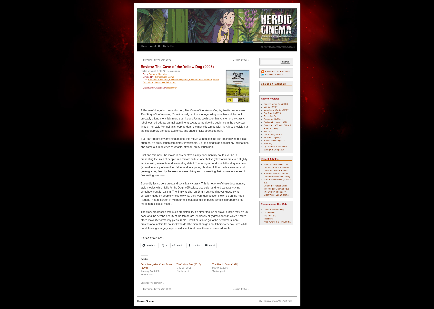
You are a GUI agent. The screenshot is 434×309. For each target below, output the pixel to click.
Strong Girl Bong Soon (274, 150)
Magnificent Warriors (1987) (276, 110)
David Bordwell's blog (274, 209)
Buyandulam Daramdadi (200, 80)
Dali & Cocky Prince (273, 134)
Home (144, 46)
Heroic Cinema (145, 301)
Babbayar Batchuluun (158, 80)
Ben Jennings (173, 70)
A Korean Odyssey (272, 137)
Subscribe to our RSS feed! (277, 71)
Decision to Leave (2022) (275, 122)
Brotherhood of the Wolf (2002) (156, 59)
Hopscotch (172, 88)
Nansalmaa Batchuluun (165, 82)
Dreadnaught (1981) (273, 119)
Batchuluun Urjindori (178, 80)
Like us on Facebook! (273, 83)
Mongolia (162, 74)
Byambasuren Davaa (164, 77)
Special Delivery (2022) (274, 140)
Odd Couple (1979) (272, 113)
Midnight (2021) (271, 107)
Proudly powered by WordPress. (277, 301)
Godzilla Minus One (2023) (276, 104)
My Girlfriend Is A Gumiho (275, 147)
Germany (153, 74)
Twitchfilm (268, 219)
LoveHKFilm (269, 213)
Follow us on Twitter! (274, 74)
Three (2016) (270, 116)
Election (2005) (241, 59)
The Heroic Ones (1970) (225, 264)
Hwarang (268, 143)
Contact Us (168, 46)
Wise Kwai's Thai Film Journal (277, 222)
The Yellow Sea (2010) (188, 264)
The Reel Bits (270, 216)
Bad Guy (268, 131)
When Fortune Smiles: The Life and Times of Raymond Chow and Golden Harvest (276, 167)
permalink (158, 282)
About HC (155, 46)
